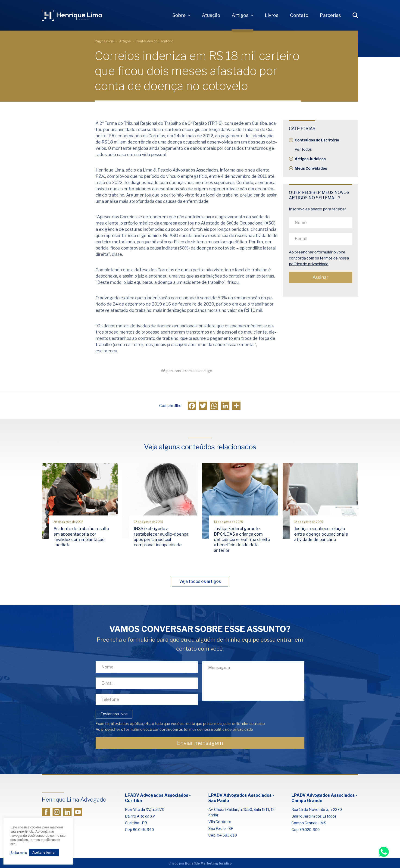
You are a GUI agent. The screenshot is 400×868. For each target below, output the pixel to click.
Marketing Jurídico (216, 863)
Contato (299, 15)
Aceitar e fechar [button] (44, 852)
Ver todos (303, 149)
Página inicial (104, 41)
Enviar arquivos (114, 714)
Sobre (179, 15)
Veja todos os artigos (200, 581)
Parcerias (330, 15)
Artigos (240, 15)
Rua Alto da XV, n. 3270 (144, 809)
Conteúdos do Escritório (154, 41)
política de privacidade (308, 264)
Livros (271, 15)
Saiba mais (18, 852)
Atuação (211, 15)
